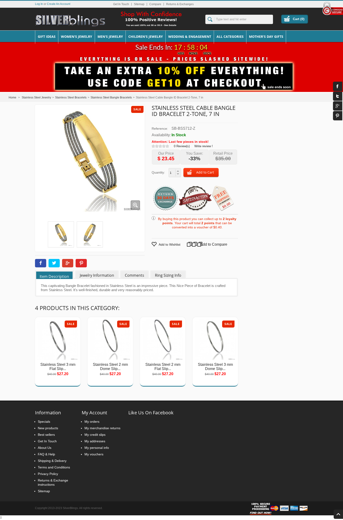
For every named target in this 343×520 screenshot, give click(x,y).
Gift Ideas (47, 36)
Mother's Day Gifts (266, 36)
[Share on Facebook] (40, 263)
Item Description (54, 276)
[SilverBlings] (70, 21)
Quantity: (158, 172)
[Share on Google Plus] (67, 263)
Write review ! (203, 146)
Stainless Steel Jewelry (36, 97)
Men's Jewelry (110, 36)
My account (94, 412)
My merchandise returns (102, 428)
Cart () (298, 19)
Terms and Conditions (54, 467)
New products (48, 428)
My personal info (96, 448)
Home (12, 97)
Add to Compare (209, 244)
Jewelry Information (97, 275)
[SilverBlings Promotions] (171, 73)
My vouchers (93, 454)
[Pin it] (81, 263)
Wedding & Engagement (189, 36)
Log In (39, 3)
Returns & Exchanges (180, 4)
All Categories (230, 36)
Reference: (160, 128)
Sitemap (139, 4)
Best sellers (46, 434)
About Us (44, 448)
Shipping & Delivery (52, 461)
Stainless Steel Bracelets (71, 97)
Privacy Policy (48, 474)
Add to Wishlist (169, 244)
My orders (91, 421)
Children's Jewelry (145, 36)
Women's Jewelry (76, 36)
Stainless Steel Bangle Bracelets (111, 97)
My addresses (94, 441)
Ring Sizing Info (168, 275)
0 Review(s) (182, 146)
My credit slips (94, 434)
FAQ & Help (46, 454)
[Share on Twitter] (54, 263)
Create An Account (58, 3)
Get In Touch (121, 4)
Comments (134, 275)
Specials (44, 421)
